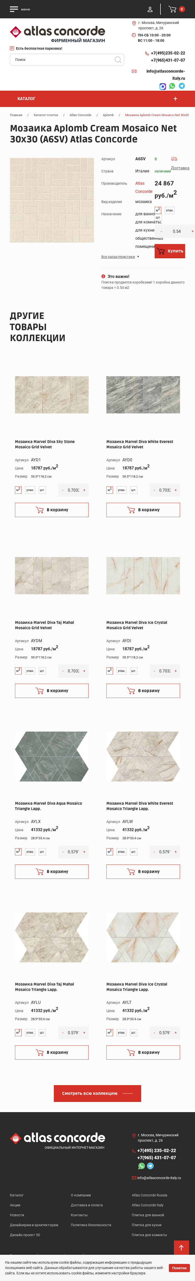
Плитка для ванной (148, 1215)
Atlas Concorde (80, 115)
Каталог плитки (46, 115)
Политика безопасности (91, 1225)
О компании (81, 1195)
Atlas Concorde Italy (148, 1205)
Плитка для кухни (146, 1225)
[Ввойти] (150, 9)
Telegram (180, 87)
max (161, 87)
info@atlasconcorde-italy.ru (166, 75)
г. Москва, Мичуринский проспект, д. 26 (158, 25)
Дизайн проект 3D (25, 1235)
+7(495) (168, 53)
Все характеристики (118, 257)
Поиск (118, 59)
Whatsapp (170, 87)
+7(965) (168, 60)
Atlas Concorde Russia (149, 1195)
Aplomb (108, 115)
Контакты (79, 1215)
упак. (169, 210)
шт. (158, 217)
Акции (15, 1205)
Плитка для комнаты (149, 1235)
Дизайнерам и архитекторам (34, 1225)
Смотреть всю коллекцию (90, 1093)
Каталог (17, 1195)
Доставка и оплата (87, 1205)
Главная (16, 115)
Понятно (179, 1268)
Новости (17, 1215)
